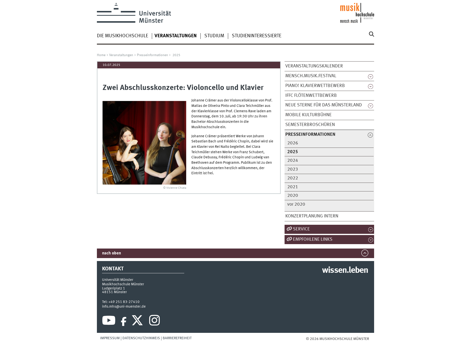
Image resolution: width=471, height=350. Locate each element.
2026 (292, 143)
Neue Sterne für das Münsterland (323, 105)
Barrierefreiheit (177, 338)
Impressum (110, 338)
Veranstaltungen (121, 55)
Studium (214, 36)
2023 (292, 169)
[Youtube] (109, 321)
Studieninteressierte (256, 36)
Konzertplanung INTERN (311, 216)
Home (101, 55)
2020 (292, 195)
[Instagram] (154, 321)
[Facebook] (124, 321)
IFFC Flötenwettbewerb (311, 95)
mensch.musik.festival (310, 76)
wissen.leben (345, 270)
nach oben (111, 253)
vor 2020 (296, 204)
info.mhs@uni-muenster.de (124, 307)
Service (301, 229)
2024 (292, 160)
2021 (292, 187)
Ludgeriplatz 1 (113, 288)
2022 (292, 178)
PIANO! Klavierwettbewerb (315, 86)
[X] (138, 321)
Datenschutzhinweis (141, 338)
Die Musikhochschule (122, 36)
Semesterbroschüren (310, 125)
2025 (176, 55)
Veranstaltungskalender (314, 66)
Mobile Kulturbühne (308, 115)
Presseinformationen (152, 55)
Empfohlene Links (312, 239)
